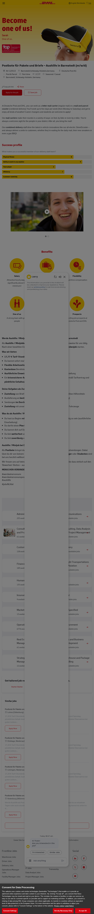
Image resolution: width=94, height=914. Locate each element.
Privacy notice (59, 906)
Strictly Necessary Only (63, 911)
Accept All (83, 911)
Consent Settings (10, 911)
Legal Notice (69, 906)
